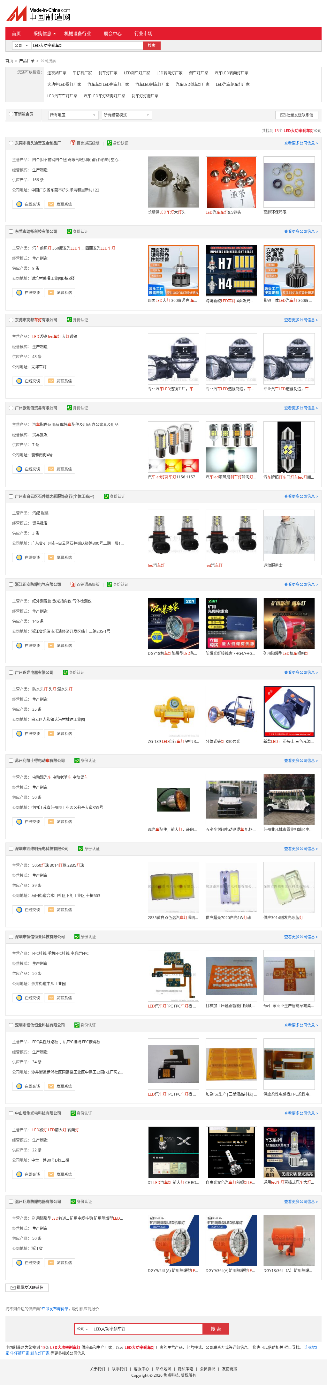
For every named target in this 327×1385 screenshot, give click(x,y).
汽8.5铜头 (223, 212)
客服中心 (141, 1369)
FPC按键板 (91, 1041)
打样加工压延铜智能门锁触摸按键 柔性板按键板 (231, 1005)
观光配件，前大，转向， (173, 829)
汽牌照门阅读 (289, 477)
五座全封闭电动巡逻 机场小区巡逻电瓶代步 (231, 829)
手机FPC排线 (59, 953)
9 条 (35, 268)
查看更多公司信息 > (301, 143)
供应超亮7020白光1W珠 (228, 917)
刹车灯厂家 (108, 73)
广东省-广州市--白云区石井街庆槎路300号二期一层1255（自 (83, 543)
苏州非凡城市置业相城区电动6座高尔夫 (289, 829)
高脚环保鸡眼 (274, 212)
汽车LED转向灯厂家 (231, 73)
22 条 (37, 1150)
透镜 (39, 336)
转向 (73, 1130)
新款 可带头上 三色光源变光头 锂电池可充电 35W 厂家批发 (289, 741)
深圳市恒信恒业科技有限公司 (40, 937)
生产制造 (40, 170)
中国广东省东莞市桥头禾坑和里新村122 (65, 190)
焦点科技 (171, 1375)
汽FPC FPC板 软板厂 (173, 1006)
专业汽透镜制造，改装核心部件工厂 (231, 389)
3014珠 (58, 865)
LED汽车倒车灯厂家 (233, 84)
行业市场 (143, 33)
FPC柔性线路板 (45, 1041)
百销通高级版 (89, 143)
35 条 (37, 709)
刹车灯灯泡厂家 (145, 96)
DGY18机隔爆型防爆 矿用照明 (173, 653)
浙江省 (37, 1248)
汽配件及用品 (45, 424)
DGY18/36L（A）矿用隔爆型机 (289, 1270)
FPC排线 (39, 953)
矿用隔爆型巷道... (50, 1218)
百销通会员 (23, 114)
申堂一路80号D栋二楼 (50, 1160)
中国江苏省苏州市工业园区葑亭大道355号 (67, 807)
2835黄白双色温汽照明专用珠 (173, 917)
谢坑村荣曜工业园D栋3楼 (53, 278)
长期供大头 (167, 212)
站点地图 (163, 1369)
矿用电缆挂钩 (81, 1218)
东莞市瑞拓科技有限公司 (36, 231)
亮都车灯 (39, 367)
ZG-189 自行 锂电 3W (173, 741)
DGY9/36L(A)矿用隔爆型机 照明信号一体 (231, 1270)
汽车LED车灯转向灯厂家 (104, 96)
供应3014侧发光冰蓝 (283, 917)
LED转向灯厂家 (169, 73)
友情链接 (229, 1369)
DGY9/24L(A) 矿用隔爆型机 (173, 1270)
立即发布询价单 (55, 1309)
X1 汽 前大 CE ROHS (173, 1182)
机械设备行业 (77, 33)
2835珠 (75, 865)
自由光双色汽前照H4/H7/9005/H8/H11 (231, 1182)
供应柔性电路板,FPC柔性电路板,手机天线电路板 (289, 1094)
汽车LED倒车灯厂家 (192, 84)
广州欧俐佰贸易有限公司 (36, 408)
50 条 (37, 797)
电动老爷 (62, 777)
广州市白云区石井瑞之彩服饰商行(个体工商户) (54, 496)
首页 (16, 33)
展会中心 (113, 33)
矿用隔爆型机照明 (286, 653)
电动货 (80, 777)
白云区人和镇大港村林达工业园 (58, 719)
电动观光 (41, 777)
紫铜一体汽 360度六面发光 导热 (289, 300)
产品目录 (26, 61)
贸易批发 (40, 435)
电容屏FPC (80, 953)
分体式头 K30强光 (223, 741)
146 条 (38, 621)
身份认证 (120, 143)
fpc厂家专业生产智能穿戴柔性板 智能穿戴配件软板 (289, 1005)
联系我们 (119, 1369)
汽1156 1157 (171, 477)
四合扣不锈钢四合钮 (49, 159)
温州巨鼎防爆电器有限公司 (38, 1201)
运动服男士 (273, 565)
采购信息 (42, 33)
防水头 (40, 689)
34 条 (37, 1062)
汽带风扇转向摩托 (231, 477)
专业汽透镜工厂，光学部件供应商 (173, 389)
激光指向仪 (62, 601)
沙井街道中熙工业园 (48, 983)
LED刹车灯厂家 (137, 73)
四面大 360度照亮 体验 (173, 300)
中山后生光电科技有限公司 (38, 1113)
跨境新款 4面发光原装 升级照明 (231, 300)
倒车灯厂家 (198, 73)
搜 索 (216, 1329)
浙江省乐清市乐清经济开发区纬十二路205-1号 (70, 631)
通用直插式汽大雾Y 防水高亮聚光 (289, 1182)
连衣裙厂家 (56, 73)
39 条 (37, 885)
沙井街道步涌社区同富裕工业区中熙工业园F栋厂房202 (77, 1072)
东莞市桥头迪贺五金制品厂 (38, 143)
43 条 (37, 356)
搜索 (152, 45)
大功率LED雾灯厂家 (64, 84)
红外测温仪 (41, 601)
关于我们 (97, 1369)
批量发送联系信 (299, 115)
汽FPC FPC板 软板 (173, 1094)
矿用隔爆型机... (112, 1218)
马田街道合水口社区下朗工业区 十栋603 (65, 895)
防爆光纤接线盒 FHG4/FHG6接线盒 (231, 653)
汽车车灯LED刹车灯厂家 (108, 84)
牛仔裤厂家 (82, 73)
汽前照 (41, 248)
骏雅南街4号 (42, 455)
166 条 (38, 180)
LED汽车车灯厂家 (62, 96)
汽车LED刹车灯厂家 (152, 84)
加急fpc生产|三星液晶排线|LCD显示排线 (231, 1094)
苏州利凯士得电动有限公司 (40, 760)
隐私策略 (185, 1369)
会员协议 (207, 1369)
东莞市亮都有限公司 (36, 320)
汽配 (36, 513)
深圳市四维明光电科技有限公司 (42, 848)
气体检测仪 (82, 601)
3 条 (35, 533)
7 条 (35, 444)
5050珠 (40, 865)
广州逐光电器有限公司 (34, 672)
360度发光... (68, 248)
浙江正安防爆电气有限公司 (38, 584)
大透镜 (69, 336)
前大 (57, 1130)
